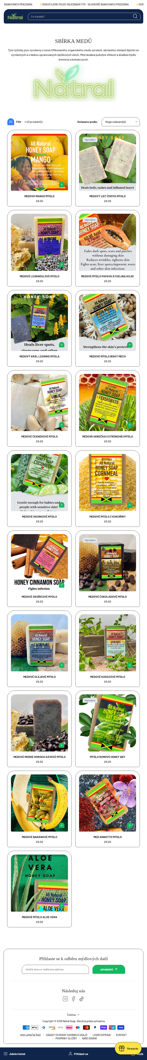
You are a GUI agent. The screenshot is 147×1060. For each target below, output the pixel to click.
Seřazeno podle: (87, 121)
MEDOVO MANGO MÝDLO (39, 196)
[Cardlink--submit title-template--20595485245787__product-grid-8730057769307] (39, 402)
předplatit (107, 969)
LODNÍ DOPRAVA (102, 1034)
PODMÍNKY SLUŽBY (66, 1038)
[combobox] (84, 16)
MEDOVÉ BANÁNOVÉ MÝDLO (39, 837)
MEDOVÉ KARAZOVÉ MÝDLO (107, 676)
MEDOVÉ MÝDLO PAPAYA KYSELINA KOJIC (107, 276)
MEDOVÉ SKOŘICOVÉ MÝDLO (39, 596)
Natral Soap (69, 1021)
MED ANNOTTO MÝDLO (108, 837)
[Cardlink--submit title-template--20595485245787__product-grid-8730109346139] (39, 162)
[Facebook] (73, 999)
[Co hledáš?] (135, 16)
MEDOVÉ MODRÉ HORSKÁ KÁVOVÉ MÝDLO (39, 756)
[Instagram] (65, 999)
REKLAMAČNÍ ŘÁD (30, 1035)
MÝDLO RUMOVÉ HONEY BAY (107, 756)
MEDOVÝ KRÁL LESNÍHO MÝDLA (40, 356)
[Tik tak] (81, 999)
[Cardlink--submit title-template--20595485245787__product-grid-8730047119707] (39, 883)
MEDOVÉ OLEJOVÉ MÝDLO (39, 676)
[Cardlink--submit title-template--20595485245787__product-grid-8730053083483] (39, 562)
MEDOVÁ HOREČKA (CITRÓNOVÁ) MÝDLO (107, 436)
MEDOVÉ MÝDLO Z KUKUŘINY (107, 516)
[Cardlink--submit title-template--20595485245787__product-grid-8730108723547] (107, 162)
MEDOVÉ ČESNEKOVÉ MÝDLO (39, 436)
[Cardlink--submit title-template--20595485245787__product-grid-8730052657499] (107, 642)
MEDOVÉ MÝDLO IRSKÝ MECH (107, 356)
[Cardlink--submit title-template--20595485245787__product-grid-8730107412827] (107, 242)
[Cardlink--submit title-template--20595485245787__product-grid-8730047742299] (39, 803)
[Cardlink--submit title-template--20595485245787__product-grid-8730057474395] (107, 402)
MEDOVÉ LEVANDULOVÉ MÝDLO (39, 276)
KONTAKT (121, 1034)
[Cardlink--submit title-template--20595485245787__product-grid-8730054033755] (107, 482)
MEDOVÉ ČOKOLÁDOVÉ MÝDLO (107, 596)
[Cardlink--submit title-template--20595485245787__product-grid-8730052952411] (107, 562)
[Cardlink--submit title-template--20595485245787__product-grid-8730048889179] (39, 722)
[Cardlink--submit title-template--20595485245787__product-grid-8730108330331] (39, 242)
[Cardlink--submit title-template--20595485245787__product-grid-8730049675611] (39, 642)
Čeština (71, 1014)
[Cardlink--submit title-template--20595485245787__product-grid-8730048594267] (107, 722)
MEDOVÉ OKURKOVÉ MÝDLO (39, 516)
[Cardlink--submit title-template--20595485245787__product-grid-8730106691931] (39, 322)
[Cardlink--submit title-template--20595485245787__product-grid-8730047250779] (107, 803)
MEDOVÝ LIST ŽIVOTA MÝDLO (107, 196)
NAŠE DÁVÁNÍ (89, 1038)
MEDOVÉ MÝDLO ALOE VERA (39, 917)
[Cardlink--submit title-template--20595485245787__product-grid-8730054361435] (39, 482)
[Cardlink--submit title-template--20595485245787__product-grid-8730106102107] (107, 322)
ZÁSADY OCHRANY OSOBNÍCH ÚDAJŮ (66, 1034)
